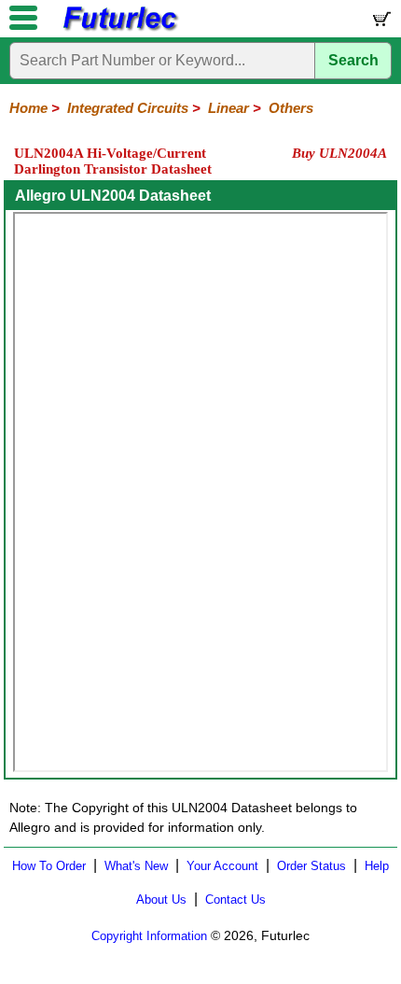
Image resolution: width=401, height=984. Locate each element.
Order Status (311, 866)
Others (291, 108)
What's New (136, 866)
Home (28, 108)
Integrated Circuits (127, 108)
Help (377, 866)
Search (353, 60)
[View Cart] (380, 23)
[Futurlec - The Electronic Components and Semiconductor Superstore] (119, 28)
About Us (161, 900)
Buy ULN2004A (339, 153)
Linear (228, 108)
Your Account (222, 866)
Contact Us (235, 900)
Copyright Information (149, 936)
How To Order (49, 866)
